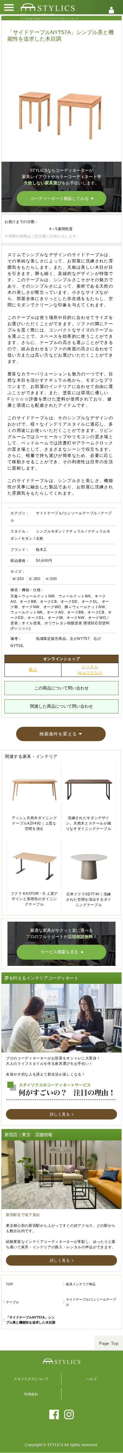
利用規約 (31, 1394)
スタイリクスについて (31, 1379)
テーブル (12, 1302)
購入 (33, 669)
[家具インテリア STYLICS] (48, 7)
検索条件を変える (58, 733)
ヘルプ (92, 1379)
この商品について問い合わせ (61, 688)
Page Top (109, 1343)
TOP (9, 1284)
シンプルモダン (49, 531)
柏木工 (41, 549)
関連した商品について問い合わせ (61, 706)
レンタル (90, 670)
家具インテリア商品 (81, 1284)
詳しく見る (60, 1114)
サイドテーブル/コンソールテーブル (66, 513)
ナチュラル (75, 531)
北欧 (39, 538)
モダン (27, 538)
